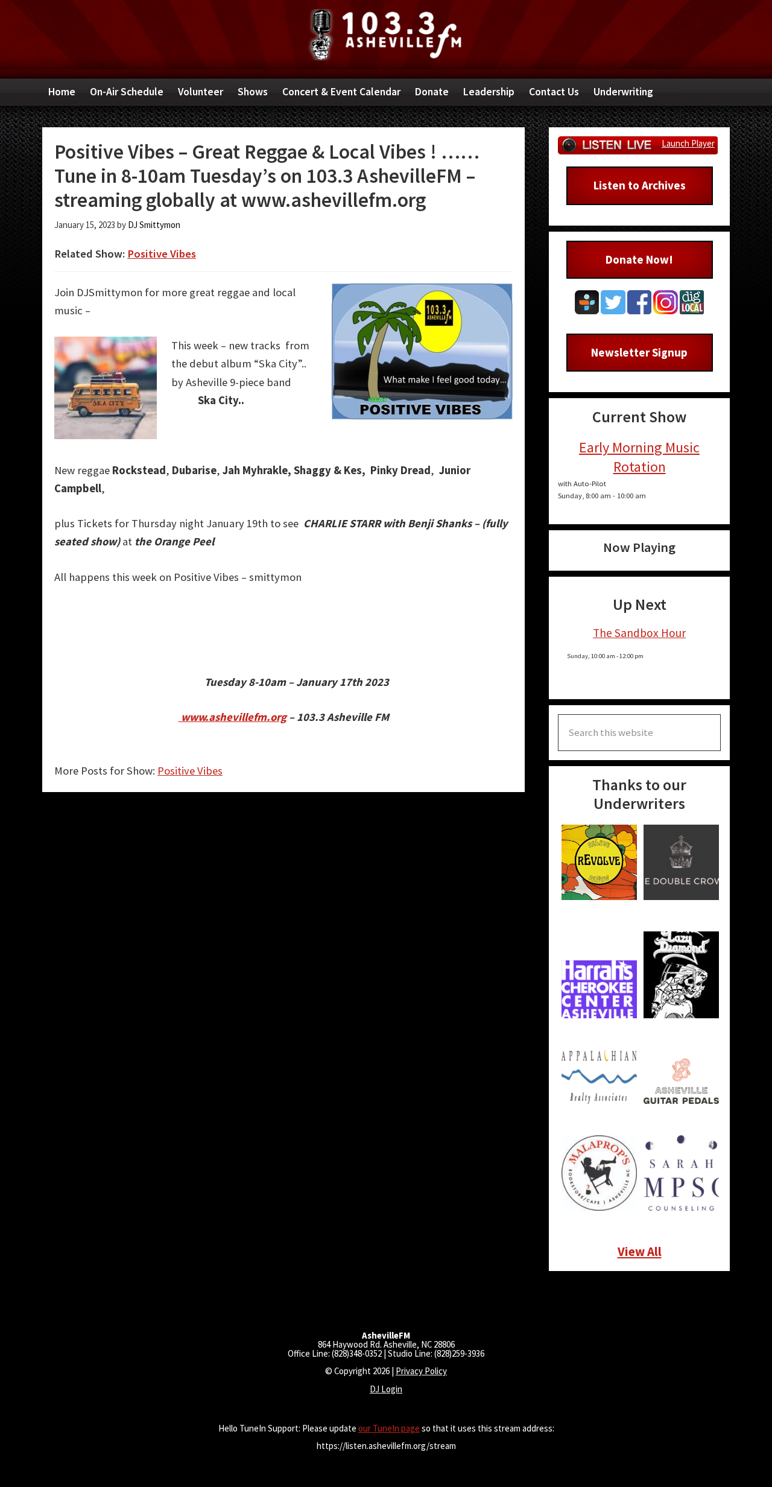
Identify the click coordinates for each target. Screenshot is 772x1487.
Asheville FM (386, 34)
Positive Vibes (161, 254)
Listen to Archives (639, 185)
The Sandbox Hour (639, 633)
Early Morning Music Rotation (639, 456)
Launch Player (688, 143)
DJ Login (386, 1389)
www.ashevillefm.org (232, 717)
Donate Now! (639, 259)
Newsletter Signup (639, 352)
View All (640, 1251)
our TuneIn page (389, 1428)
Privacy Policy (421, 1371)
